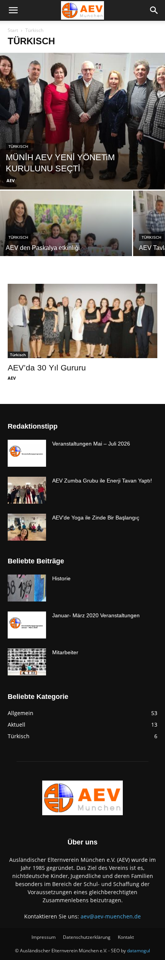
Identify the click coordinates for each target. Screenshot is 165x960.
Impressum (43, 937)
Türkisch (18, 146)
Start (13, 30)
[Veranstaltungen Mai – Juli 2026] (27, 453)
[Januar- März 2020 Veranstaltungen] (27, 625)
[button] (13, 10)
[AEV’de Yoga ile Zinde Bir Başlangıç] (27, 527)
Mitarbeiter (65, 652)
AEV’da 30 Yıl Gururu (47, 367)
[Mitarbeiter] (27, 661)
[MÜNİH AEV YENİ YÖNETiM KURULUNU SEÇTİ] (82, 121)
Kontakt (126, 937)
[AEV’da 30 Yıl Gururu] (82, 321)
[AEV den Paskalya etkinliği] (66, 240)
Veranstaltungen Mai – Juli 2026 (91, 444)
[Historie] (27, 588)
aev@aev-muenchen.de (111, 916)
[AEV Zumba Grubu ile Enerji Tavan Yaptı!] (27, 490)
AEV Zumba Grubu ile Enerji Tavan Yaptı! (102, 480)
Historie (61, 578)
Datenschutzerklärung (87, 937)
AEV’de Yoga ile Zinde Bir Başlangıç (95, 517)
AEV (11, 180)
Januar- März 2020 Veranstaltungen (96, 615)
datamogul (138, 950)
